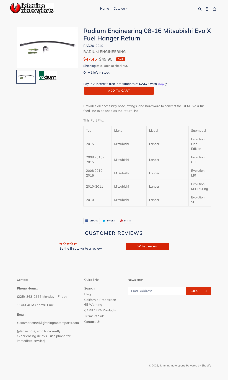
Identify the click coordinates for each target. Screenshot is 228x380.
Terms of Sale (94, 316)
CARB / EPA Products (100, 310)
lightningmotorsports (172, 365)
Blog (87, 294)
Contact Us (92, 322)
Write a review (147, 246)
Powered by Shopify (198, 365)
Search (89, 288)
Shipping (89, 66)
